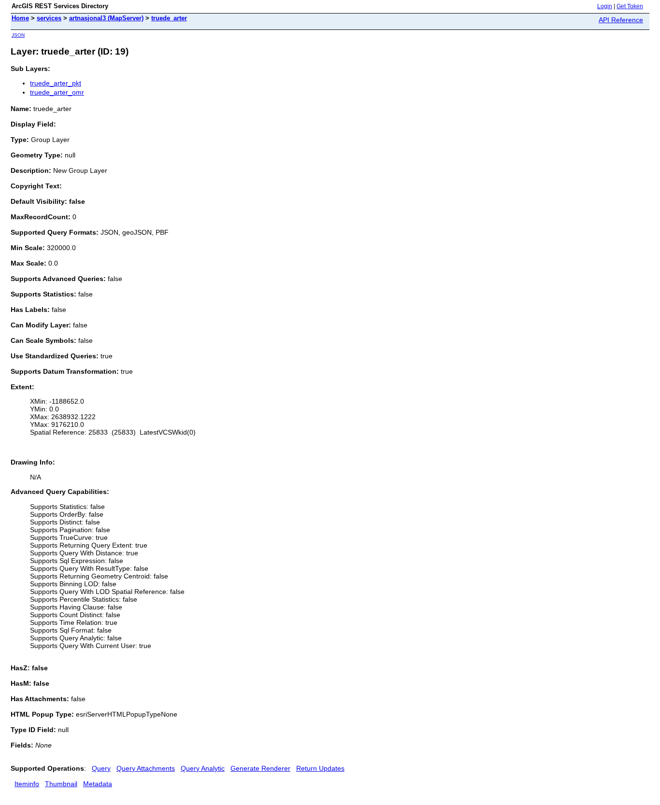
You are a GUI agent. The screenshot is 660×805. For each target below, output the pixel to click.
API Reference (621, 20)
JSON (18, 35)
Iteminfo (26, 784)
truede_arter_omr (57, 92)
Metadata (97, 784)
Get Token (630, 6)
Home (20, 18)
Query (101, 768)
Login (604, 6)
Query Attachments (145, 768)
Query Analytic (203, 768)
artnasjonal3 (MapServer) (106, 18)
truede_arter (169, 18)
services (49, 18)
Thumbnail (61, 784)
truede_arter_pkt (55, 83)
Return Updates (320, 768)
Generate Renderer (260, 768)
